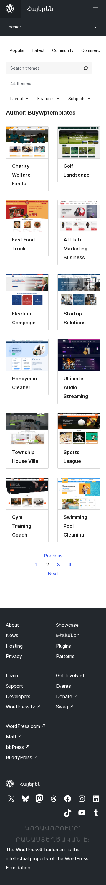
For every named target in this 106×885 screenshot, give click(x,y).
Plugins (63, 646)
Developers (18, 696)
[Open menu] (96, 9)
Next (53, 573)
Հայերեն (30, 784)
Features (45, 98)
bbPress (18, 747)
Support (14, 686)
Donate (67, 696)
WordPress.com (26, 726)
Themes (14, 26)
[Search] (86, 68)
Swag (65, 707)
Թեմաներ (68, 635)
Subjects (76, 98)
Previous (53, 556)
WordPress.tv (23, 707)
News (12, 635)
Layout (17, 98)
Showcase (67, 625)
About (12, 625)
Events (63, 686)
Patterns (65, 656)
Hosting (14, 646)
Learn (12, 675)
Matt (14, 736)
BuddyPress (22, 757)
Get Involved (70, 675)
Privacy (14, 656)
